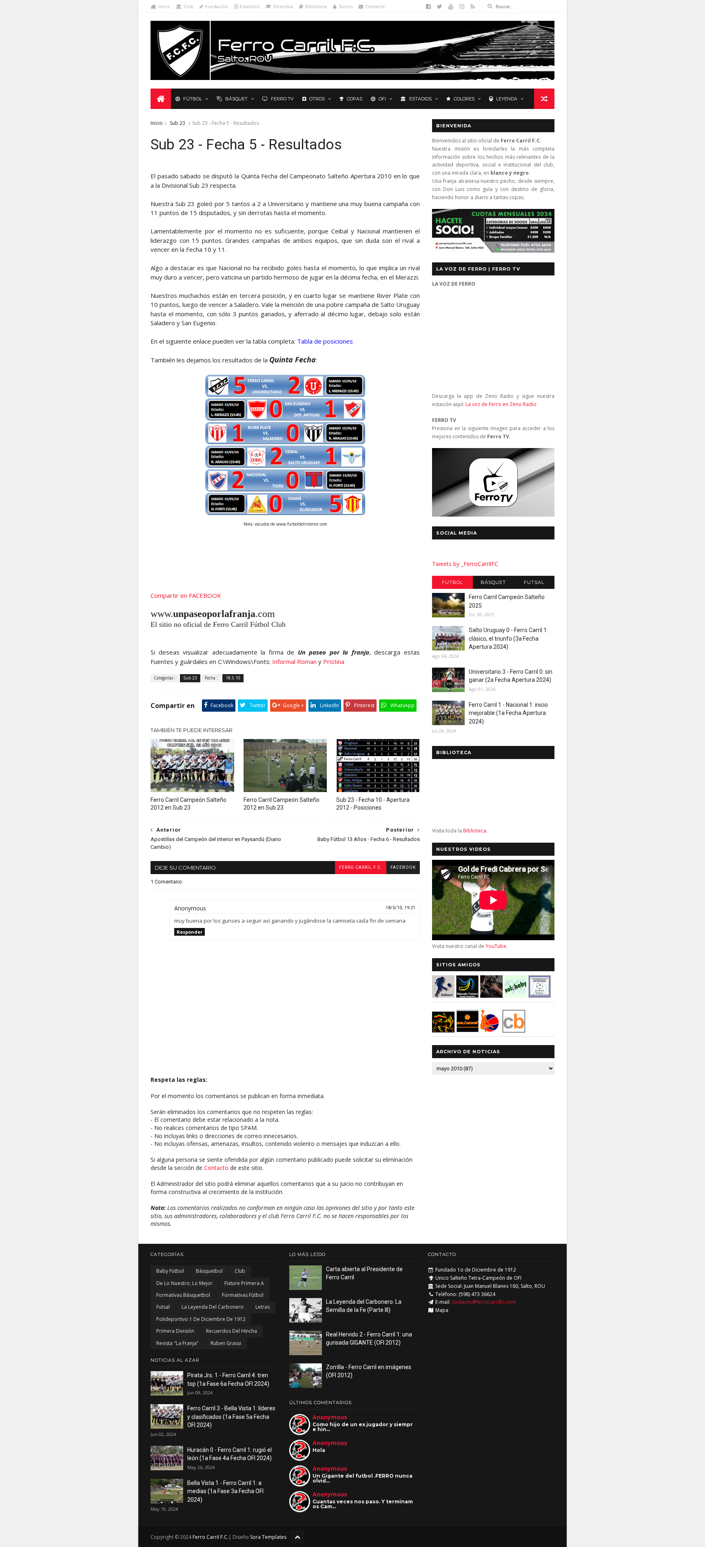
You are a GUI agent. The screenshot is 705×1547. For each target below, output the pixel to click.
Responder (189, 932)
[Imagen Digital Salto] (491, 995)
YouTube (496, 946)
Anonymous (330, 1417)
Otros (317, 99)
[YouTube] (450, 6)
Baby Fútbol (170, 1270)
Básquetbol (209, 1270)
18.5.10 (233, 678)
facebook (403, 867)
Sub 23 (177, 123)
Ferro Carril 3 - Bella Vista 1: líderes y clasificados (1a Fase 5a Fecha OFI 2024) (231, 1416)
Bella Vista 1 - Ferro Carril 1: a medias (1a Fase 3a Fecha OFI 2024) (225, 1491)
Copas (354, 99)
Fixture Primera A (244, 1283)
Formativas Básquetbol (183, 1295)
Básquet (236, 99)
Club (188, 6)
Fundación (216, 6)
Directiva (283, 6)
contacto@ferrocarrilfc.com (484, 1301)
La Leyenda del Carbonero (213, 1306)
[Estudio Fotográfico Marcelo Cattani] (467, 995)
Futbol (452, 582)
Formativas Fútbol (243, 1295)
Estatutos (249, 6)
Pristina (333, 661)
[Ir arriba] (297, 1536)
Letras (262, 1306)
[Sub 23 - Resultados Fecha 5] (285, 514)
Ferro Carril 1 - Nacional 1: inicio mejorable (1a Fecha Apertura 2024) (508, 713)
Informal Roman (294, 661)
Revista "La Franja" (177, 1343)
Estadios (420, 99)
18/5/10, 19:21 (400, 907)
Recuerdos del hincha (231, 1330)
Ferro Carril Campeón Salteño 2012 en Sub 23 (188, 804)
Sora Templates (268, 1537)
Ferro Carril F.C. (360, 867)
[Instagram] (461, 6)
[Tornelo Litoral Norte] (490, 1030)
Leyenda (506, 99)
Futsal (534, 582)
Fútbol (192, 99)
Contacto (375, 6)
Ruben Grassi (226, 1343)
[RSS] (472, 6)
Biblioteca (316, 6)
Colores (464, 99)
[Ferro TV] (493, 514)
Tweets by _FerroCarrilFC (465, 564)
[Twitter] (439, 6)
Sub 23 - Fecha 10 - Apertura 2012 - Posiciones (373, 804)
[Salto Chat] (467, 1030)
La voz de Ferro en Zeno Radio (501, 404)
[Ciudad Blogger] (514, 1030)
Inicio (164, 6)
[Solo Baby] (515, 995)
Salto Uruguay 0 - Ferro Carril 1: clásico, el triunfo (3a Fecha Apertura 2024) (508, 638)
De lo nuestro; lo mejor (184, 1283)
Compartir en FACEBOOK (186, 595)
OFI (382, 99)
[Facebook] (428, 6)
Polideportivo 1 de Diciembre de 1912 (201, 1319)
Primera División (175, 1330)
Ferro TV (282, 99)
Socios (345, 6)
